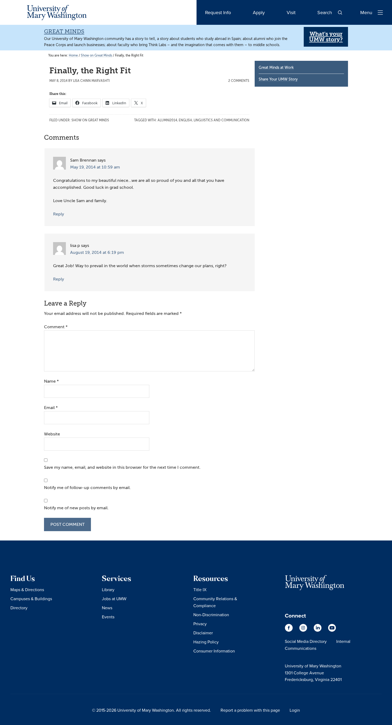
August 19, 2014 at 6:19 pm (97, 252)
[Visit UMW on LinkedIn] (318, 630)
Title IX (199, 589)
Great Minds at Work (276, 68)
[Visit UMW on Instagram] (303, 630)
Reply (58, 214)
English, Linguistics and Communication (214, 120)
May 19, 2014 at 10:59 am (95, 167)
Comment (55, 327)
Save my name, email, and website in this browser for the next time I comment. (122, 467)
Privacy (200, 624)
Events (108, 617)
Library (108, 589)
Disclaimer (203, 633)
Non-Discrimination (211, 615)
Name (51, 381)
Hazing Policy (206, 642)
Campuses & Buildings (31, 599)
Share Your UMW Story (278, 79)
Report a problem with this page (250, 710)
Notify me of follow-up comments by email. (87, 487)
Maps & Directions (27, 589)
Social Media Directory (306, 641)
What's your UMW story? (326, 37)
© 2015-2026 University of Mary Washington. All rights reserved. (151, 710)
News (107, 608)
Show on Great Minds (90, 120)
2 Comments (238, 81)
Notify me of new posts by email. (76, 508)
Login (295, 710)
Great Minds (64, 31)
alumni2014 (167, 120)
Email (51, 407)
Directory (18, 608)
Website (52, 434)
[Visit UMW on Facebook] (289, 630)
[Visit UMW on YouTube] (332, 630)
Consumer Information (214, 651)
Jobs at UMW (114, 599)
